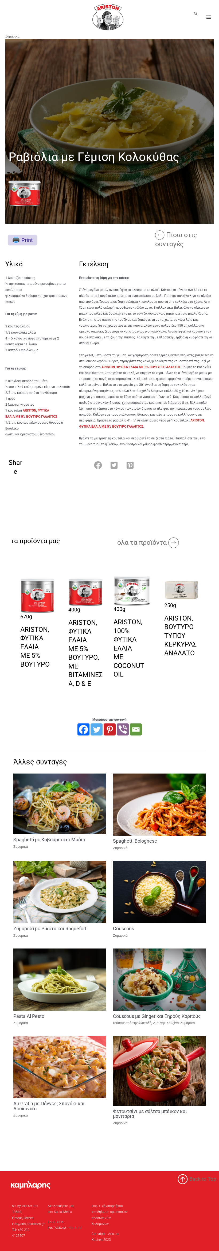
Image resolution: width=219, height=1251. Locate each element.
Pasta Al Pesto (28, 1016)
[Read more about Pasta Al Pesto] (59, 979)
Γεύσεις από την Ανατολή (132, 1023)
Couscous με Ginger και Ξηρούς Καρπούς (157, 1016)
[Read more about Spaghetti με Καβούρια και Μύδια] (59, 803)
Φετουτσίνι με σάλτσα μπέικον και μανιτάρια (150, 1113)
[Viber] (123, 729)
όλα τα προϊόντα (142, 542)
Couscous (123, 928)
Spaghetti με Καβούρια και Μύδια (49, 839)
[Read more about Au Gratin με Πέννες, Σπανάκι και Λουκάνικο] (59, 1067)
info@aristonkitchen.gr (28, 1224)
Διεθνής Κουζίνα (166, 1023)
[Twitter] (97, 729)
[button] (195, 13)
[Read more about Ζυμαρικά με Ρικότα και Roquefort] (59, 892)
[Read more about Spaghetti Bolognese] (159, 804)
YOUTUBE (75, 1228)
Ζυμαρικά (12, 36)
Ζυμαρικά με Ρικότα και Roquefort (50, 928)
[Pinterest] (110, 729)
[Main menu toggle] (209, 17)
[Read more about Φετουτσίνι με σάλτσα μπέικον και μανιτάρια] (159, 1071)
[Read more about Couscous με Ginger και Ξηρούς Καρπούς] (159, 979)
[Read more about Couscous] (159, 892)
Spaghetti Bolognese (135, 841)
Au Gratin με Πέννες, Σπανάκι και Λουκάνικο (49, 1106)
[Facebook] (83, 729)
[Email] (136, 729)
